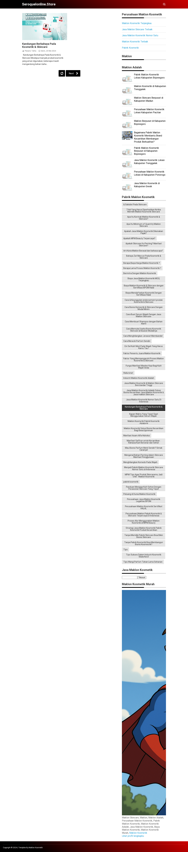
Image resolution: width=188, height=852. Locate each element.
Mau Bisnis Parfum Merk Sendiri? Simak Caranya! (143, 449)
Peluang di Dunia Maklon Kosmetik (139, 494)
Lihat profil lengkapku (133, 836)
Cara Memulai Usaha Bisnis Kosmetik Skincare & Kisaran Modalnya (143, 330)
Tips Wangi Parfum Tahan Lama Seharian (142, 562)
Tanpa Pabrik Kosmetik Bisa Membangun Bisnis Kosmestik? (143, 543)
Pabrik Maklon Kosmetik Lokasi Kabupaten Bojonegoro (149, 76)
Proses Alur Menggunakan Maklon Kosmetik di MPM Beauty (144, 522)
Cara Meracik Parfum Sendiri (136, 341)
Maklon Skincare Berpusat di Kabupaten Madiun (148, 99)
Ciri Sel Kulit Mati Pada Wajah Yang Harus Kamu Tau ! (143, 347)
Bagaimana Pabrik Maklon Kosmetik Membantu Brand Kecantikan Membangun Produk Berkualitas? (148, 137)
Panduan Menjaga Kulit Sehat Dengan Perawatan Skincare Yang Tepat (143, 488)
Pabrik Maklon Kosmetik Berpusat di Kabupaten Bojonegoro (146, 151)
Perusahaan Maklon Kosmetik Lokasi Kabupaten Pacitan (149, 111)
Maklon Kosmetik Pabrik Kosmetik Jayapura (144, 422)
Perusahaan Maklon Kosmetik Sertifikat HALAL (143, 507)
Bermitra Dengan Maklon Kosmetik (139, 273)
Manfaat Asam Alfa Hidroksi (136, 435)
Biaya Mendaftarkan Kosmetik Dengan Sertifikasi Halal (144, 294)
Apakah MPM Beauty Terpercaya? (139, 238)
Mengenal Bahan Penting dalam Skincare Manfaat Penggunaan (143, 456)
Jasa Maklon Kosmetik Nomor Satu (140, 35)
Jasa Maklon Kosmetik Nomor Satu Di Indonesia (143, 400)
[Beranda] (62, 73)
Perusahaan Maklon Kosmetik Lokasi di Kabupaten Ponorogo (149, 173)
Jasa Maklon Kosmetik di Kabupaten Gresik (147, 185)
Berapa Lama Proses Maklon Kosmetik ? (142, 268)
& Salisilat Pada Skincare (135, 204)
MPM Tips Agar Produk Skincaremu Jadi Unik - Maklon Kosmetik (143, 475)
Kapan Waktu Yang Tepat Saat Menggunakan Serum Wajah (143, 415)
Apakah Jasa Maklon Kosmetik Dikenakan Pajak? (143, 232)
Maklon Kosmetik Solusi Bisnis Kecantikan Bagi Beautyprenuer (143, 429)
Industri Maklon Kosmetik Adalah (138, 378)
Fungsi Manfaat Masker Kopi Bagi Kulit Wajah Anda (144, 367)
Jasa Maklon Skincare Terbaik (137, 29)
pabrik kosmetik (130, 482)
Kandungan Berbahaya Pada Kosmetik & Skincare (39, 45)
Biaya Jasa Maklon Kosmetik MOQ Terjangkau (144, 279)
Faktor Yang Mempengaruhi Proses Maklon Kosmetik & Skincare (143, 359)
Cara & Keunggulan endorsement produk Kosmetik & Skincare (144, 301)
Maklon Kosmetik (138, 832)
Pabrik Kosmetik (130, 47)
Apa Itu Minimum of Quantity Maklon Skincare (143, 225)
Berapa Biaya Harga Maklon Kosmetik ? (141, 263)
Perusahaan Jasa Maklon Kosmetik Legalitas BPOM (143, 500)
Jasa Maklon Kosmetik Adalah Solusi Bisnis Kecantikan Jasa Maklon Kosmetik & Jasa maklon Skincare (144, 392)
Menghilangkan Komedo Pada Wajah (140, 462)
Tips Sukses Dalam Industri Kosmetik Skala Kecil (143, 555)
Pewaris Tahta (30, 51)
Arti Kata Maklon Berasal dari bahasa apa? (143, 251)
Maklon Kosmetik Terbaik (135, 41)
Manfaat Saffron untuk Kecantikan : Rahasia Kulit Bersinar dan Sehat (144, 441)
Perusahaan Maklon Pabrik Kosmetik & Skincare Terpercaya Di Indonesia (144, 514)
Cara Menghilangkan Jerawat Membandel (142, 336)
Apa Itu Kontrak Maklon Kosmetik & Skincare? (143, 218)
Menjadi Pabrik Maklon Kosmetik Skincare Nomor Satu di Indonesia (143, 468)
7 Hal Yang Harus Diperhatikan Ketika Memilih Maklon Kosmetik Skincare (143, 210)
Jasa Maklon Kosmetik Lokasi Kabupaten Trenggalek (149, 162)
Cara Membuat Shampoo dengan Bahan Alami (143, 322)
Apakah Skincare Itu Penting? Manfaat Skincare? (144, 244)
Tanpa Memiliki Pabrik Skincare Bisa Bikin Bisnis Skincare (143, 536)
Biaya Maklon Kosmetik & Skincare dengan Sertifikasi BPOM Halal (143, 286)
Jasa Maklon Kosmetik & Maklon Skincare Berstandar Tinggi (143, 384)
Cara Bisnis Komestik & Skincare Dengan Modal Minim (144, 308)
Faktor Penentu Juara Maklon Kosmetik (141, 353)
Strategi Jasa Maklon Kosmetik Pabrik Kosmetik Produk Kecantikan (144, 529)
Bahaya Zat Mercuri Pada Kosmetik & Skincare (143, 257)
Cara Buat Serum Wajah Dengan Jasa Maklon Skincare (143, 315)
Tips (125, 549)
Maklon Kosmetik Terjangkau (137, 23)
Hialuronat (128, 373)
